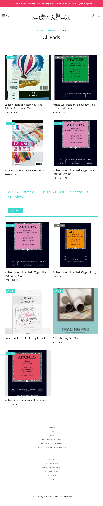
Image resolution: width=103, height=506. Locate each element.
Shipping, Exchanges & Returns (51, 447)
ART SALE (51, 475)
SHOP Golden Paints (51, 467)
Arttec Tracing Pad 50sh (66, 338)
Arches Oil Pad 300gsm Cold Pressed (25, 400)
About (51, 459)
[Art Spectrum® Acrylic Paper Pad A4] (27, 143)
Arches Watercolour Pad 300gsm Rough (75, 272)
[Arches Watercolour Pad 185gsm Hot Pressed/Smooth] (27, 245)
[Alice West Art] (51, 15)
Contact (51, 431)
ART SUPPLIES (51, 471)
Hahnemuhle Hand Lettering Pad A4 (25, 338)
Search (51, 427)
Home (40, 30)
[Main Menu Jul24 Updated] (3, 15)
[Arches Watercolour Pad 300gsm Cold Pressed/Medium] (75, 77)
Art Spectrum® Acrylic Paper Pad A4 (25, 170)
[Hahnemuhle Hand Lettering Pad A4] (27, 311)
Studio (51, 479)
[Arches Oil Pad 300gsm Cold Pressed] (27, 373)
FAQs (51, 435)
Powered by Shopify (64, 496)
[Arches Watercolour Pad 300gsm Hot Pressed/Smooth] (75, 143)
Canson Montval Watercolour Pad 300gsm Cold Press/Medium (23, 106)
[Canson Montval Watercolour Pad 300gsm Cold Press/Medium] (27, 77)
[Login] (93, 15)
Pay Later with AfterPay (51, 443)
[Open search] (7, 15)
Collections (51, 30)
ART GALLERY (51, 463)
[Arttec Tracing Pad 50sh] (75, 311)
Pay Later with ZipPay (51, 439)
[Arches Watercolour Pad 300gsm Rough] (75, 245)
